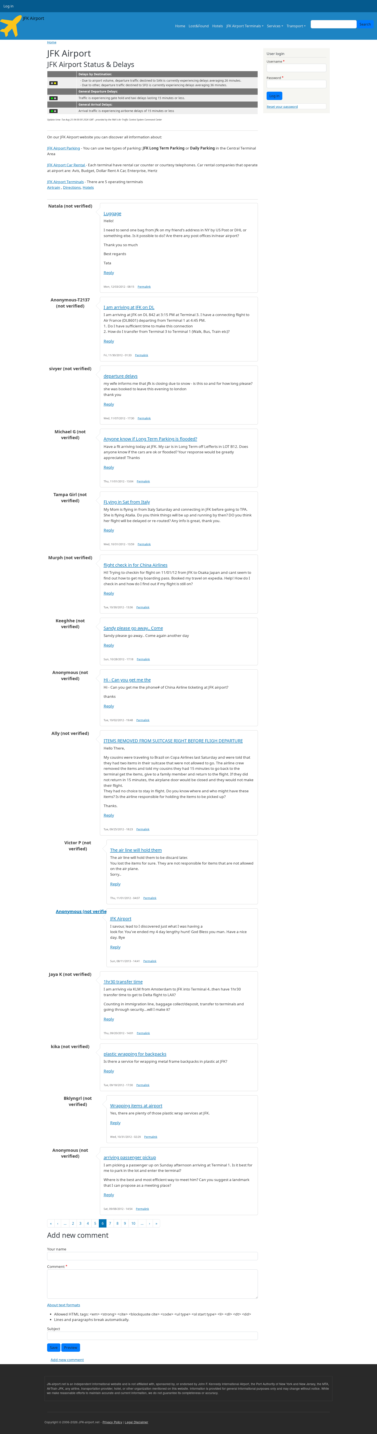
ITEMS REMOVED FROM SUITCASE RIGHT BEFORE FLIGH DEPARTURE (173, 741)
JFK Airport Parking (63, 148)
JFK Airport (33, 18)
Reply (109, 272)
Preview (70, 1347)
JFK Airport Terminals (243, 26)
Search (365, 24)
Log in (8, 6)
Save (54, 1347)
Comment (56, 1266)
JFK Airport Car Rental (66, 164)
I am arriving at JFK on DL (129, 307)
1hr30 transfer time (123, 982)
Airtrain (53, 187)
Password (274, 78)
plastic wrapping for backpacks (135, 1054)
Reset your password (282, 106)
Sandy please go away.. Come (133, 628)
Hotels (217, 26)
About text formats (63, 1304)
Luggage (112, 213)
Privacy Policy (112, 1422)
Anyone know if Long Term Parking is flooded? (150, 439)
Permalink (144, 287)
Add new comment (67, 1359)
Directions (72, 187)
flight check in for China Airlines (136, 565)
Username (274, 61)
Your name (56, 1249)
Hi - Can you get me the (127, 680)
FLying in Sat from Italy (127, 502)
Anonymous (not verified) (83, 911)
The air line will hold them (136, 850)
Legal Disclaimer (136, 1422)
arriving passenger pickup (130, 1157)
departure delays (121, 376)
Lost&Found (199, 26)
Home (180, 26)
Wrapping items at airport (136, 1106)
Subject (53, 1328)
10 (133, 1223)
